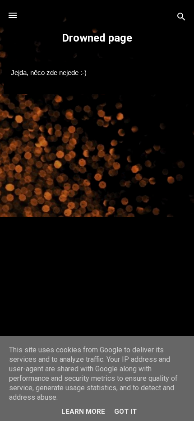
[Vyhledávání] (181, 18)
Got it (125, 411)
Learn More (83, 411)
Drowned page (97, 38)
